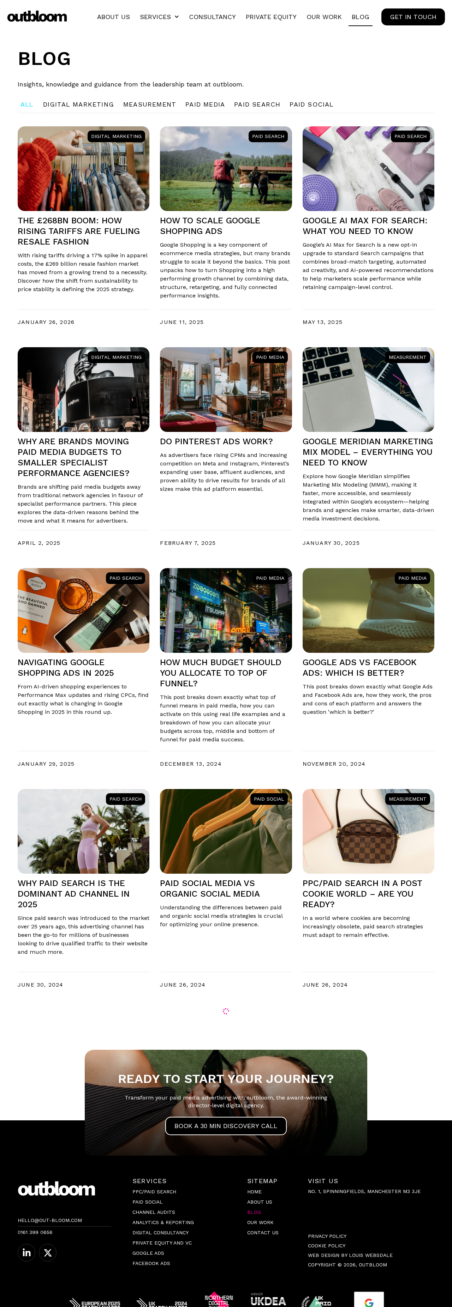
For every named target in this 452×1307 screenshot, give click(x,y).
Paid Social (312, 104)
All (27, 104)
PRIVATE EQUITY (271, 16)
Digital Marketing (78, 104)
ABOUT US (113, 16)
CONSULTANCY (212, 16)
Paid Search (257, 104)
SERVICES (155, 16)
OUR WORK (324, 16)
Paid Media (205, 104)
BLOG (360, 16)
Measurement (149, 104)
